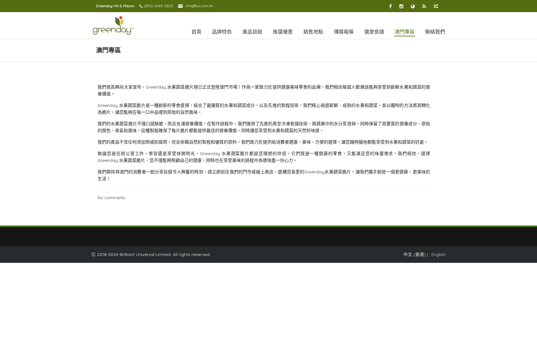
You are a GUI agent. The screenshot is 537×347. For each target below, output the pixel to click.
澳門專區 (405, 32)
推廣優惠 (283, 32)
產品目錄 (252, 32)
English (438, 254)
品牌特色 (222, 32)
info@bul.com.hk (199, 5)
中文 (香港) (414, 254)
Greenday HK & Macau (115, 5)
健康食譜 (374, 32)
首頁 (196, 32)
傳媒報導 (344, 32)
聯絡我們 (435, 32)
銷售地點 (313, 32)
